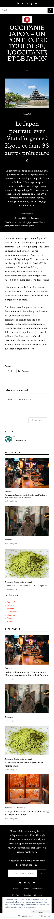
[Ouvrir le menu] (27, 69)
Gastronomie (26, 582)
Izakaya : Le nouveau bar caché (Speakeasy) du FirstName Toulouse (27, 813)
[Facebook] (18, 3)
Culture (17, 582)
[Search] (50, 10)
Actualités (27, 114)
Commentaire (37, 420)
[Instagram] (27, 3)
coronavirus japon (25, 223)
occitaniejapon (27, 214)
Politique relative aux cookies (25, 907)
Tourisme (8, 492)
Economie (11, 609)
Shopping (11, 615)
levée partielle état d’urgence (22, 226)
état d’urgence (10, 223)
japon (7, 226)
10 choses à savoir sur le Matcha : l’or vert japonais (26, 586)
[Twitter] (22, 3)
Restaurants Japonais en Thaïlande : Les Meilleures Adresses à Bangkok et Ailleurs (26, 496)
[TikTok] (32, 3)
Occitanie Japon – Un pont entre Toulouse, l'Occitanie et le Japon (27, 43)
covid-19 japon (39, 223)
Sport (9, 618)
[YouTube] (36, 3)
